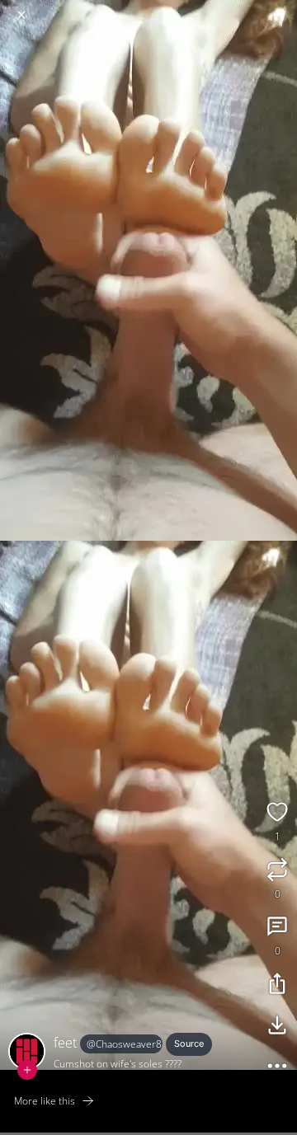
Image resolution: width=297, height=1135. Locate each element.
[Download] (277, 1027)
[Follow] (27, 1070)
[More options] (277, 1068)
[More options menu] (282, 8)
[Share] (277, 986)
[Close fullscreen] (21, 15)
